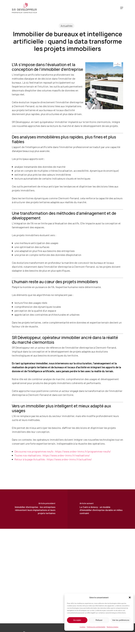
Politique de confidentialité (96, 627)
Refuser (99, 620)
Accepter (77, 620)
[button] (129, 597)
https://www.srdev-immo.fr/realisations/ (66, 455)
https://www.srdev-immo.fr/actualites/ (69, 459)
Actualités (66, 25)
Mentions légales (112, 627)
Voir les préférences (120, 620)
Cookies (82, 627)
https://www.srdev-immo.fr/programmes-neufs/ (83, 451)
